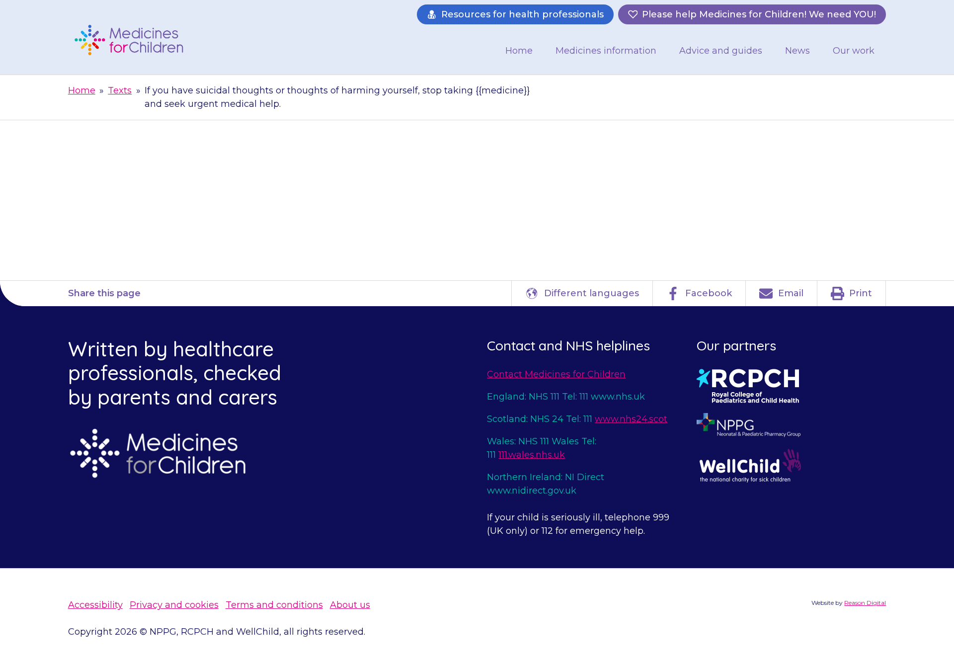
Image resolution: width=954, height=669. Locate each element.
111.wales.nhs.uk (531, 454)
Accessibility (95, 604)
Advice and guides (720, 50)
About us (350, 604)
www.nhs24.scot (631, 419)
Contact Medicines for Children (556, 374)
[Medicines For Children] (133, 40)
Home (519, 50)
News (797, 50)
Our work (853, 50)
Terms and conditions (274, 604)
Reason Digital (865, 602)
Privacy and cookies (174, 604)
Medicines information (606, 50)
